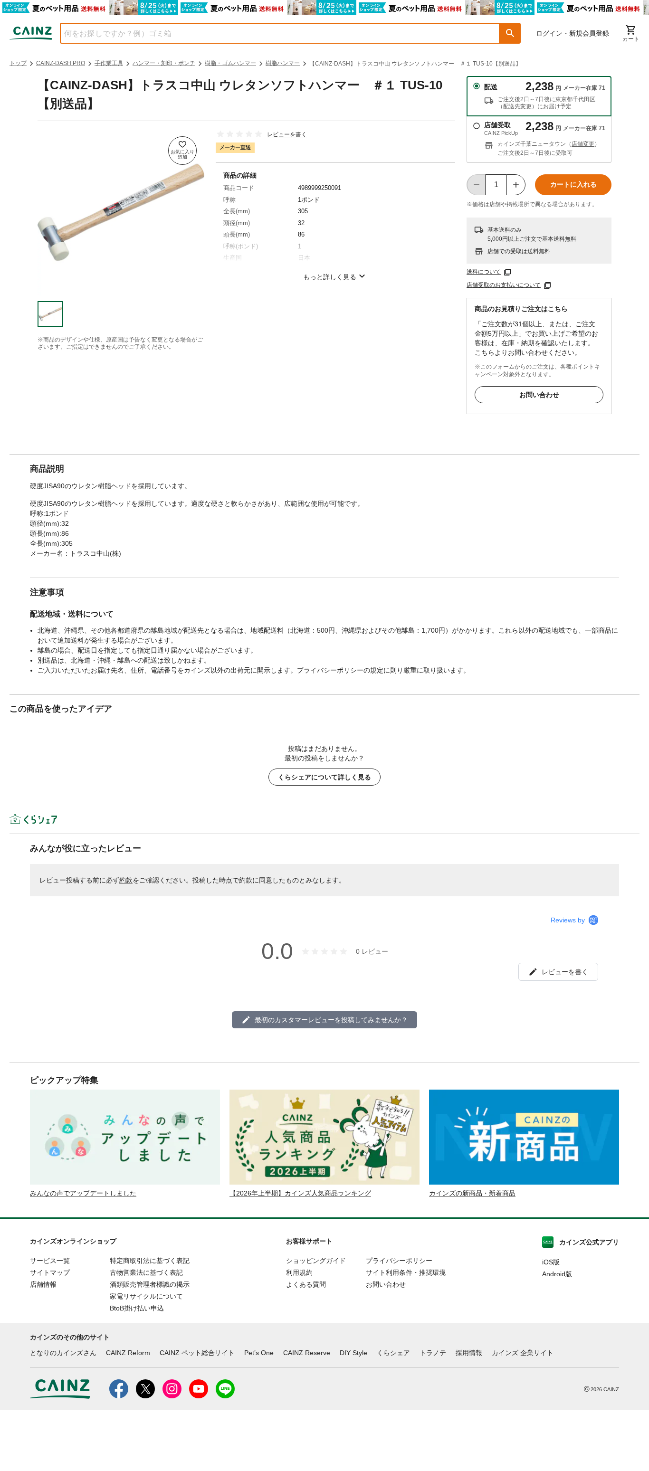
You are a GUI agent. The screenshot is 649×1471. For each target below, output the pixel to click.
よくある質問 (306, 1284)
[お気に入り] (182, 150)
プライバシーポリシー (399, 1260)
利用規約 (299, 1272)
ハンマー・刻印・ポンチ (164, 63)
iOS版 (551, 1262)
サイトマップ (50, 1272)
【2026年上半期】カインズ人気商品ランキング (300, 1193)
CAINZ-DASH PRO (60, 63)
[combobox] (272, 33)
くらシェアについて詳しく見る (324, 777)
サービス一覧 (50, 1260)
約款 (126, 880)
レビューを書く (287, 134)
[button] (510, 33)
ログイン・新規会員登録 (572, 33)
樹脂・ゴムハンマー (230, 63)
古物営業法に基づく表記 (146, 1272)
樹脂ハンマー (283, 63)
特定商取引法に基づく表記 (150, 1260)
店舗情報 (43, 1284)
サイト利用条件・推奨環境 (406, 1272)
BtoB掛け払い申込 (137, 1308)
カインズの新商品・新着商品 (472, 1193)
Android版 (557, 1274)
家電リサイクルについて (146, 1296)
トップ (18, 63)
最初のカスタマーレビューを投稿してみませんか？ (331, 1020)
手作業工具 (109, 63)
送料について (484, 271)
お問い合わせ (539, 395)
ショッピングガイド (316, 1260)
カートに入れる (573, 184)
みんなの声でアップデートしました (83, 1193)
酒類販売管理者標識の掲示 (150, 1284)
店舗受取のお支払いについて (504, 285)
